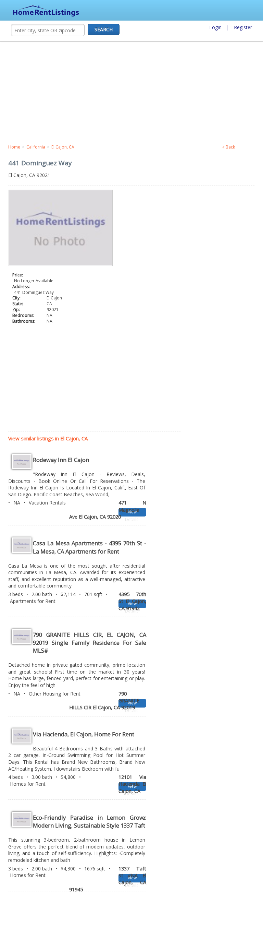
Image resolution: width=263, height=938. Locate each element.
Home (14, 147)
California (35, 147)
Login (215, 27)
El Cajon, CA (62, 147)
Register (243, 27)
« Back (228, 147)
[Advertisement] (131, 93)
